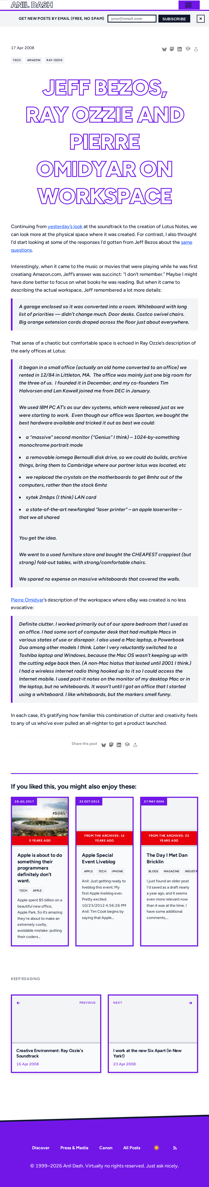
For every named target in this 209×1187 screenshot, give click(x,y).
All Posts (131, 1147)
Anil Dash (32, 5)
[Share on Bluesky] (164, 48)
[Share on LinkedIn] (179, 48)
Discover (41, 1147)
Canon (105, 1147)
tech (17, 60)
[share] (196, 48)
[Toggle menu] (188, 5)
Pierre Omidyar (27, 600)
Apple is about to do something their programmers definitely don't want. (39, 868)
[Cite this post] (187, 48)
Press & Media (74, 1147)
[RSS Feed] (175, 1148)
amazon (33, 60)
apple (37, 890)
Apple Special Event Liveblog (98, 858)
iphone (117, 871)
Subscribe (174, 19)
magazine (172, 871)
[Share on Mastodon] (172, 48)
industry (192, 871)
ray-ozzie (55, 60)
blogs (153, 871)
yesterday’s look (65, 226)
